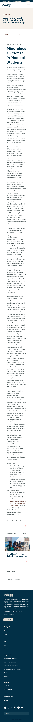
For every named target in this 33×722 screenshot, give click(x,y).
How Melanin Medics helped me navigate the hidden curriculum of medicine (16, 555)
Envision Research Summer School (13, 669)
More (17, 35)
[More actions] (25, 44)
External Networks (8, 696)
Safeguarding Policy (9, 614)
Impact (6, 634)
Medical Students (8, 689)
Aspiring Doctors (8, 686)
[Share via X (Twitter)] (12, 520)
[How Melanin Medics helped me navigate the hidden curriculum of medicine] (17, 544)
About (5, 630)
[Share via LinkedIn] (17, 520)
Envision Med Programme (10, 658)
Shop (5, 645)
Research (6, 700)
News (5, 641)
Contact (6, 648)
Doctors (6, 693)
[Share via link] (21, 520)
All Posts (8, 35)
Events (5, 638)
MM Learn (6, 676)
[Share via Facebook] (8, 520)
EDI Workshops (8, 672)
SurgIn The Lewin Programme (11, 665)
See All (24, 533)
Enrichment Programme (10, 662)
